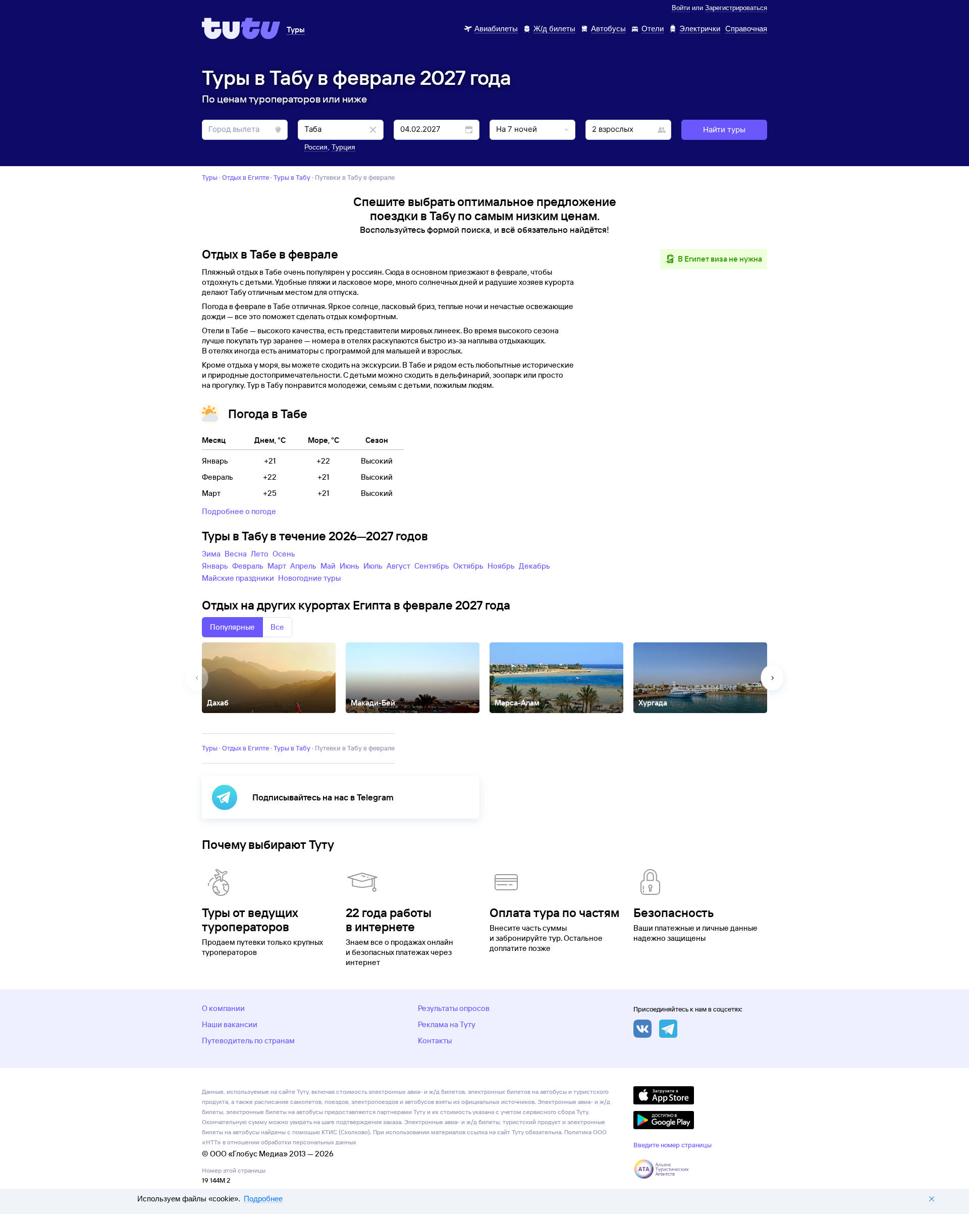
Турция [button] (343, 147)
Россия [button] (316, 147)
